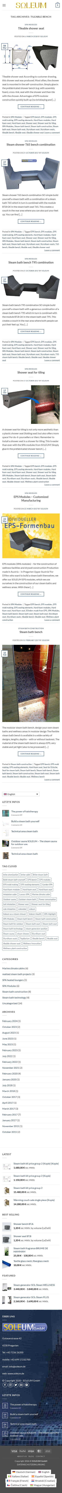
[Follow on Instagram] (10, 1384)
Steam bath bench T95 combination (31, 262)
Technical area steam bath (24, 831)
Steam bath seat (18, 129)
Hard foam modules (42, 120)
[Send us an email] (21, 1384)
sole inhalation (9, 909)
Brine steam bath (40, 874)
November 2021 (10, 1067)
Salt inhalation (9, 904)
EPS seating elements (23, 120)
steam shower (23, 933)
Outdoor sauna (9, 899)
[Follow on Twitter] (15, 1384)
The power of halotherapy (24, 811)
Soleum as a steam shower (14, 914)
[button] (4, 5)
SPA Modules (31, 25)
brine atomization (10, 874)
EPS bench (35, 117)
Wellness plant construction (37, 481)
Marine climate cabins (13, 968)
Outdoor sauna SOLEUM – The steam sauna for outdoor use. (34, 842)
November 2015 (10, 1126)
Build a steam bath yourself (25, 821)
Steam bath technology (13, 928)
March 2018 (8, 1091)
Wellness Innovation (32, 943)
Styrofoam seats (47, 129)
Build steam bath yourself (14, 879)
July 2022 (7, 1056)
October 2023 (9, 1026)
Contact (40, 1456)
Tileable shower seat (31, 28)
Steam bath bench (22, 126)
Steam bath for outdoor (13, 924)
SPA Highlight (50, 914)
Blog (31, 1456)
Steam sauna (8, 933)
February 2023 (9, 1050)
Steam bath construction (41, 126)
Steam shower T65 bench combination (31, 144)
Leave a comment (52, 132)
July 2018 (7, 1085)
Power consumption (47, 899)
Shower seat (31, 123)
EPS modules (46, 117)
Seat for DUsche (50, 767)
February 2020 (9, 1073)
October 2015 (9, 1131)
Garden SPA (47, 884)
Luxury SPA (24, 894)
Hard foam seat (18, 123)
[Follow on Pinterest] (26, 1384)
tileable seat (20, 132)
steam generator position (36, 928)
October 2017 (9, 1096)
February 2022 (9, 1061)
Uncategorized (9, 1003)
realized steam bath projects (16, 974)
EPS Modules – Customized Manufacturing (31, 498)
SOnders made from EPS (36, 610)
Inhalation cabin (10, 894)
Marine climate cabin (41, 894)
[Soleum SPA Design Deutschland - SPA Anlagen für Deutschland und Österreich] (31, 5)
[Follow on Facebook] (5, 1384)
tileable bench (8, 132)
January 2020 (9, 1079)
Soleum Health (35, 914)
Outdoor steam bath (27, 899)
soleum (32, 909)
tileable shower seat (35, 132)
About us (22, 1456)
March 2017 (8, 1108)
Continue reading (31, 106)
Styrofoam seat (33, 129)
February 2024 (9, 1020)
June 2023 (7, 1038)
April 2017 (7, 1102)
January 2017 (9, 1120)
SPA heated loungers (13, 979)
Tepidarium (25, 938)
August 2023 (9, 1032)
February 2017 (9, 1114)
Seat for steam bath (10, 770)
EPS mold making (10, 884)
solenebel (22, 909)
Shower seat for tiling (47, 123)
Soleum (44, 36)
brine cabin (25, 874)
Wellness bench (38, 776)
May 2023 (7, 1044)
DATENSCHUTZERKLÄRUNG (31, 1464)
